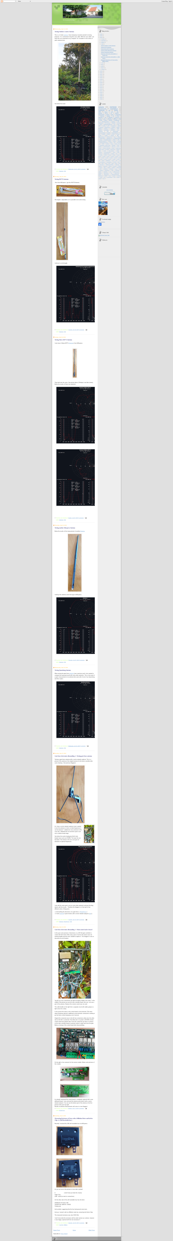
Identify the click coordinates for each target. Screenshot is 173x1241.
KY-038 (114, 159)
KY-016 (104, 156)
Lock (120, 160)
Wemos (109, 140)
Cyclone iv (112, 128)
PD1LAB (114, 166)
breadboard (116, 120)
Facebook (100, 131)
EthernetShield (111, 150)
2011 (101, 90)
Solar (120, 168)
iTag (114, 177)
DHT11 (106, 113)
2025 (101, 35)
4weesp (110, 142)
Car (114, 124)
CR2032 (100, 146)
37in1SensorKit (102, 108)
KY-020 (116, 156)
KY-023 (100, 135)
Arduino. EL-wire (118, 143)
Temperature (118, 114)
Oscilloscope (109, 136)
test (105, 117)
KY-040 (118, 159)
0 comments (83, 169)
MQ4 (99, 163)
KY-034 (101, 159)
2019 (101, 77)
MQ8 (113, 163)
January (103, 69)
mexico (114, 140)
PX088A (119, 166)
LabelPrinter (108, 160)
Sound (105, 120)
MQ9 (116, 163)
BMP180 (113, 145)
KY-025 (111, 157)
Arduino (101, 107)
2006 (101, 99)
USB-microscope (116, 171)
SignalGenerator (107, 139)
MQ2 (118, 135)
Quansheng (113, 125)
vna (90, 913)
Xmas (110, 175)
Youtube (113, 175)
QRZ (105, 167)
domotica (119, 122)
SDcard (119, 125)
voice (104, 178)
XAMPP (105, 175)
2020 (101, 76)
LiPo (116, 160)
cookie (101, 177)
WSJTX (99, 174)
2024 (101, 37)
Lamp (113, 160)
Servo (101, 139)
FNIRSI (117, 150)
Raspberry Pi (109, 138)
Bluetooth (110, 117)
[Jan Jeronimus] (99, 225)
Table (112, 170)
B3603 (118, 127)
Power (101, 167)
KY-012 (113, 134)
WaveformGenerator (115, 174)
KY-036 (106, 135)
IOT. (117, 153)
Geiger (114, 152)
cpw (104, 177)
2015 (101, 84)
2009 (101, 94)
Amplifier (107, 143)
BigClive (100, 128)
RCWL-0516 (102, 138)
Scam (116, 168)
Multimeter (117, 164)
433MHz (113, 127)
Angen (112, 143)
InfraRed (100, 113)
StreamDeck (107, 170)
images (118, 177)
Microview (102, 164)
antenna (66, 35)
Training (99, 171)
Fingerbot (100, 152)
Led (109, 110)
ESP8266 (113, 107)
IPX (120, 153)
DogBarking (106, 129)
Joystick (108, 132)
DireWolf (100, 129)
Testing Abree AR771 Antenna (63, 340)
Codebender (101, 110)
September (103, 40)
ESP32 (99, 150)
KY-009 (114, 154)
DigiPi (118, 128)
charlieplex (119, 175)
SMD (101, 120)
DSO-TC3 (113, 146)
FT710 (99, 118)
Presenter (100, 117)
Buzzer (106, 111)
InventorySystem (101, 132)
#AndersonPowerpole (104, 142)
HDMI (118, 152)
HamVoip (100, 153)
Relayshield (119, 167)
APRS (103, 143)
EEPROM (113, 129)
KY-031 (119, 157)
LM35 (103, 160)
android (101, 127)
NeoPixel (100, 166)
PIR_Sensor (107, 122)
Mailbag (116, 110)
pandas (119, 140)
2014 (101, 85)
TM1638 (113, 122)
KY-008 (108, 134)
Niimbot (110, 166)
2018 (101, 79)
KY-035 (105, 159)
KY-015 (103, 125)
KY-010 (118, 154)
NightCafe (105, 166)
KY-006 (103, 134)
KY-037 (109, 159)
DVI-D (118, 146)
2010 (101, 92)
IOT (111, 113)
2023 (101, 71)
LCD (108, 125)
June (102, 62)
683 (114, 142)
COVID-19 (117, 117)
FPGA (117, 115)
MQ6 (106, 163)
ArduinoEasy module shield (105, 145)
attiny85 (110, 120)
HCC (108, 131)
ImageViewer (115, 131)
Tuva (110, 171)
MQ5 (103, 163)
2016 (101, 82)
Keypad (112, 135)
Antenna (82, 531)
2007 (101, 97)
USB (117, 111)
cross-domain (109, 177)
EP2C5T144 (112, 149)
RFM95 (113, 167)
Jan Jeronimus (109, 189)
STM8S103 (105, 168)
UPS (118, 139)
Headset (112, 153)
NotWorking (100, 122)
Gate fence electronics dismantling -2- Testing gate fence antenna (73, 756)
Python (107, 114)
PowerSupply (101, 114)
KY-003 (105, 154)
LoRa (118, 121)
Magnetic (110, 118)
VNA (65, 171)
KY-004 (109, 154)
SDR (101, 168)
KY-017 (108, 156)
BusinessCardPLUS (108, 124)
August (103, 42)
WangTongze (106, 174)
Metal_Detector (101, 136)
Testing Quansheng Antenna (63, 670)
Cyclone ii (106, 128)
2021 (101, 74)
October (103, 39)
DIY (113, 115)
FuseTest (61, 1224)
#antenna (61, 171)
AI (98, 121)
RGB (120, 118)
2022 (101, 72)
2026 (101, 34)
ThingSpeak (117, 170)
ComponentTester (106, 146)
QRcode (119, 136)
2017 (101, 81)
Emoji (118, 129)
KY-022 (102, 157)
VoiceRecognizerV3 (102, 140)
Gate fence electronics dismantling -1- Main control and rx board (73, 929)
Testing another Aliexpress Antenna (65, 528)
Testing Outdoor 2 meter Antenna (64, 31)
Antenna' (71, 343)
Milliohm (65, 1224)
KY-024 (107, 157)
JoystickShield (115, 132)
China (118, 124)
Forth (112, 111)
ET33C (104, 150)
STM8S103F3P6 (117, 138)
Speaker (101, 170)
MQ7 (109, 163)
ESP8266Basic (114, 108)
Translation (105, 171)
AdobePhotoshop (105, 121)
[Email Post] (87, 169)
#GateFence (83, 911)
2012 (101, 89)
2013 (101, 87)
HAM (99, 125)
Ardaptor (108, 115)
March (102, 67)
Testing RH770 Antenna (61, 179)
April (102, 66)
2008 (101, 95)
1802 (101, 124)
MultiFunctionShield (109, 164)
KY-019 (117, 134)
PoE (115, 136)
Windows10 (100, 175)
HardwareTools (106, 153)
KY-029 (115, 157)
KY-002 (101, 154)
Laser (104, 118)
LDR (99, 160)
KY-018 (112, 156)
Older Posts (92, 1230)
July (102, 44)
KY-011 (99, 156)
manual (99, 178)
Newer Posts (56, 1230)
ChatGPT (117, 113)
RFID (112, 114)
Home (74, 1230)
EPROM (118, 149)
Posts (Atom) (64, 1233)
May (102, 64)
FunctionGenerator (107, 152)
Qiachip (108, 167)
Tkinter (114, 139)
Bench (118, 145)
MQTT (119, 163)
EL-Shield (107, 149)
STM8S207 (111, 168)
